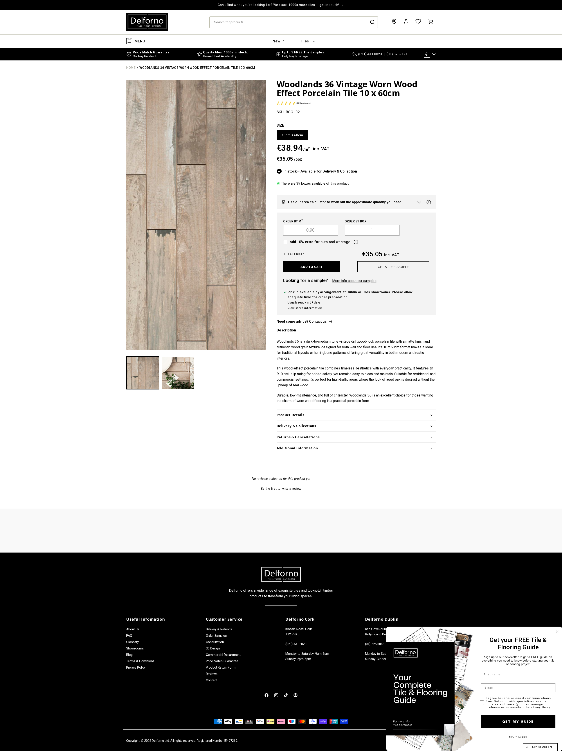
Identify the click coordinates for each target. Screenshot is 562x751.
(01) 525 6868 (397, 54)
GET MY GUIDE (518, 721)
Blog (129, 655)
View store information (305, 308)
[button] (304, 41)
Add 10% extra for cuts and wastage (320, 242)
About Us (132, 629)
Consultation (215, 642)
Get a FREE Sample (393, 267)
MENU (140, 41)
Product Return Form (221, 667)
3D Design (213, 648)
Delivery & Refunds (219, 629)
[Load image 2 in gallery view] (178, 372)
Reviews (212, 674)
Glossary (132, 642)
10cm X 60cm (292, 135)
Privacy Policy (136, 667)
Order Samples (216, 636)
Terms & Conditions (140, 661)
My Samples (542, 747)
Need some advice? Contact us (302, 321)
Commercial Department (223, 655)
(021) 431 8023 (370, 54)
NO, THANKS (518, 737)
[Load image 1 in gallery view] (142, 372)
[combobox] (293, 22)
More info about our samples (354, 281)
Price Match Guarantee (222, 661)
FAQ (129, 636)
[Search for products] (372, 22)
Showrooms (135, 648)
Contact (211, 680)
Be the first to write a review (281, 489)
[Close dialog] (557, 631)
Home (131, 67)
